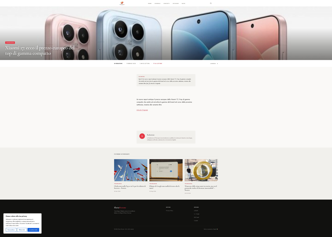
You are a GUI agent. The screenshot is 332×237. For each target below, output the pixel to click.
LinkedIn (213, 63)
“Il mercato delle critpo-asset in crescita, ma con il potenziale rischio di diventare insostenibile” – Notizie (201, 188)
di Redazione (118, 63)
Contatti (167, 3)
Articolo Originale (142, 110)
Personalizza (11, 230)
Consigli (157, 3)
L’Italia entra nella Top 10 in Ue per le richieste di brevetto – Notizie (130, 187)
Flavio (120, 207)
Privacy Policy (169, 210)
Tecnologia (10, 42)
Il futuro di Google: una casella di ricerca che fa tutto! (164, 187)
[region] (22, 223)
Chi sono (176, 3)
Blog (183, 3)
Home (149, 3)
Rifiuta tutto (22, 230)
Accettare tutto (33, 230)
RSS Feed (196, 217)
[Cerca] (211, 3)
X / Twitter (196, 214)
